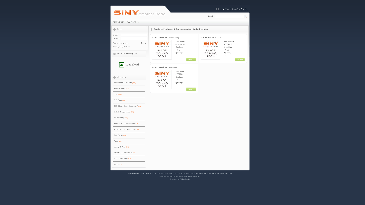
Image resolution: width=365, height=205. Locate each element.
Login (143, 43)
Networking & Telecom (123, 83)
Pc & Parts (118, 100)
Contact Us (133, 22)
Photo (116, 141)
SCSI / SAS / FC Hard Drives (125, 129)
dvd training (174, 38)
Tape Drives (118, 135)
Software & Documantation (124, 123)
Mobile (116, 164)
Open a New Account (121, 43)
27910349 (173, 67)
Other (116, 94)
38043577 (222, 38)
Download (132, 64)
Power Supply (119, 118)
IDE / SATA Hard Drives (123, 153)
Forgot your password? (121, 46)
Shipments (118, 22)
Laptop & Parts (119, 147)
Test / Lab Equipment (122, 112)
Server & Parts (119, 88)
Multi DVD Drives (121, 158)
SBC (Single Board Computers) (126, 106)
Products (158, 29)
